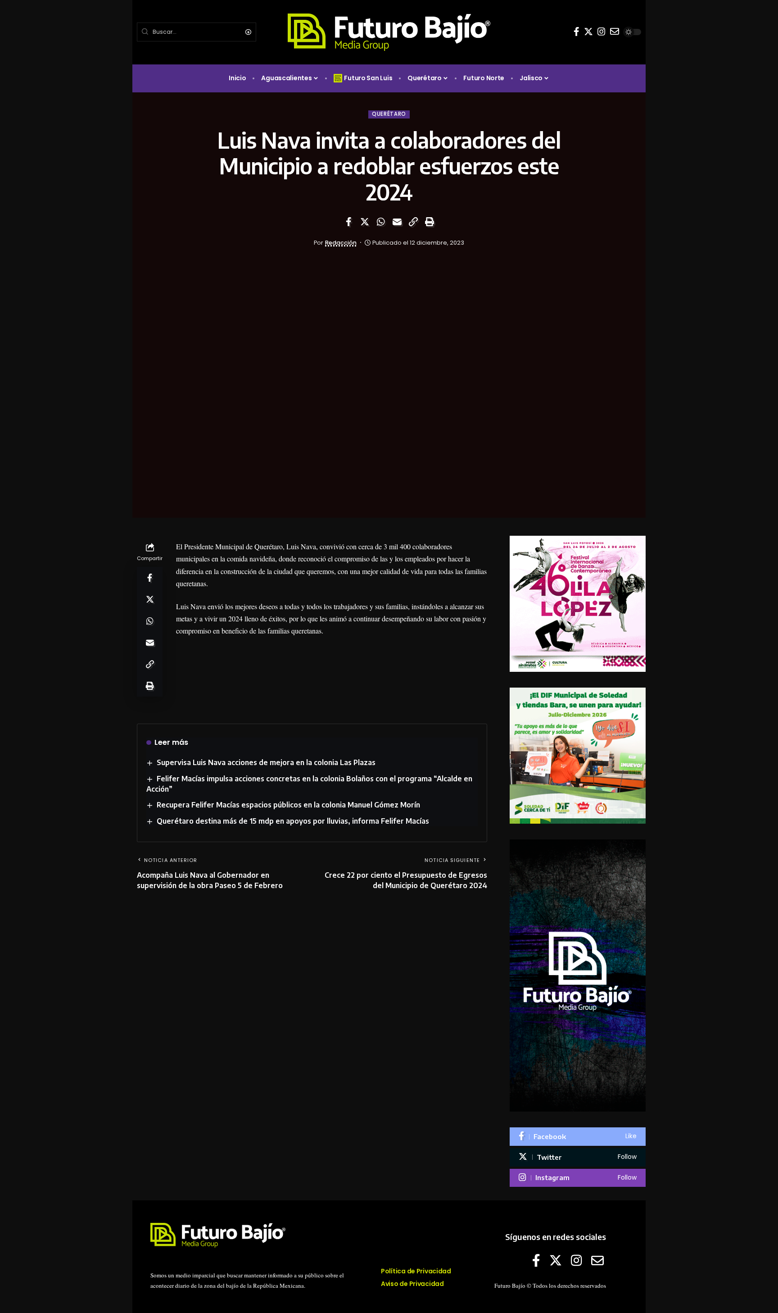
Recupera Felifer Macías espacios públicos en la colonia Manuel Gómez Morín (288, 804)
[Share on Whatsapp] (381, 221)
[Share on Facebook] (348, 221)
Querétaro (389, 114)
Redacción (341, 242)
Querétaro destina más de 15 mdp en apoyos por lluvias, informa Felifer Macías (293, 820)
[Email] (397, 221)
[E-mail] (614, 31)
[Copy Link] (413, 221)
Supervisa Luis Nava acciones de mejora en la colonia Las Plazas (266, 762)
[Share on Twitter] (364, 221)
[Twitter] (588, 31)
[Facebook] (576, 31)
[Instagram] (601, 31)
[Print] (429, 221)
